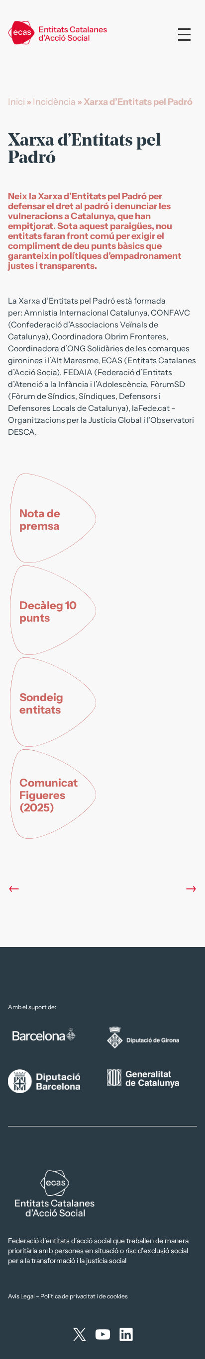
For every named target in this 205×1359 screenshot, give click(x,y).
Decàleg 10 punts (48, 612)
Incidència (54, 101)
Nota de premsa (39, 520)
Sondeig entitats (41, 704)
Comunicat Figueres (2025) (48, 795)
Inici (16, 101)
